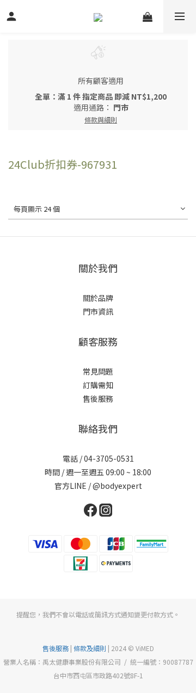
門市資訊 (98, 311)
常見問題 (98, 371)
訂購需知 (98, 384)
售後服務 (98, 398)
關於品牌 (98, 297)
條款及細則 (90, 648)
